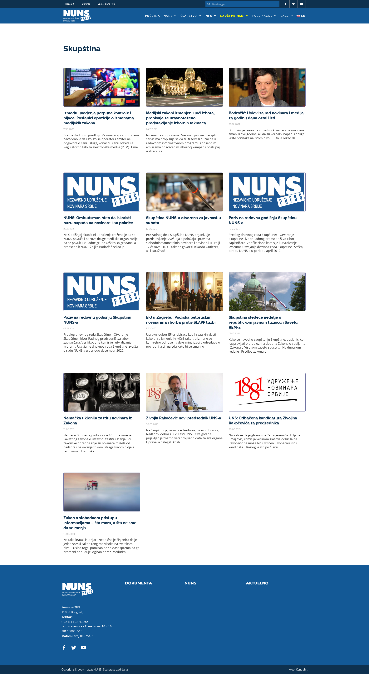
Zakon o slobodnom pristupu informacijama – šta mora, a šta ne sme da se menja (99, 523)
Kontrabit (302, 669)
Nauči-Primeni (232, 15)
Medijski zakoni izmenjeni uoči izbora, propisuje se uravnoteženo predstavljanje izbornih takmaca (180, 118)
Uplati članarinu (106, 4)
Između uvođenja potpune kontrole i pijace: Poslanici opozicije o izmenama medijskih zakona (98, 118)
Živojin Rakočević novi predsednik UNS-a (183, 418)
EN (303, 15)
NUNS (168, 15)
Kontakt (69, 4)
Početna (152, 15)
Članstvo (188, 15)
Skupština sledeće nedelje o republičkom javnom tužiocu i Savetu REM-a (263, 322)
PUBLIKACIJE (262, 15)
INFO (208, 15)
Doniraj (86, 4)
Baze (284, 15)
